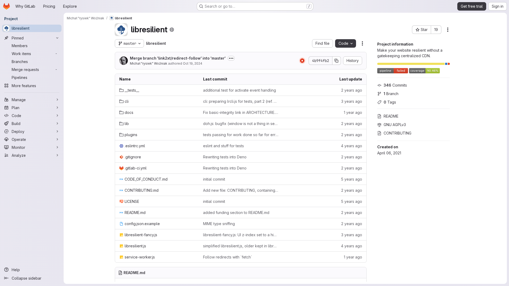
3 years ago (351, 101)
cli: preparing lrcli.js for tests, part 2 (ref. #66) (240, 101)
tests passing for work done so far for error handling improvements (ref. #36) (240, 134)
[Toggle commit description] (231, 58)
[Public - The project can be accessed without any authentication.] (172, 30)
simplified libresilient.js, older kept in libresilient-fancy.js (240, 246)
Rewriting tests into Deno (225, 157)
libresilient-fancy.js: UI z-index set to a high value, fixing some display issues (240, 235)
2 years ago (351, 90)
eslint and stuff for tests (223, 146)
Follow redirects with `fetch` (227, 257)
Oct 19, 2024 (192, 63)
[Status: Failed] (302, 60)
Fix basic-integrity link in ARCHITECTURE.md (240, 112)
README (391, 116)
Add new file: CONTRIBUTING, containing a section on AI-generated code (240, 190)
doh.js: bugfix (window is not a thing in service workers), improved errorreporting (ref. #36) (240, 123)
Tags (390, 102)
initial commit (214, 179)
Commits (395, 85)
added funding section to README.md (236, 212)
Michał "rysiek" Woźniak (148, 63)
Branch (391, 93)
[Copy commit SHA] (336, 60)
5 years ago (351, 179)
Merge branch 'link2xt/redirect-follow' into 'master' (178, 58)
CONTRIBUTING (397, 133)
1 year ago (353, 112)
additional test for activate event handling (239, 90)
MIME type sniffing (219, 223)
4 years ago (351, 146)
